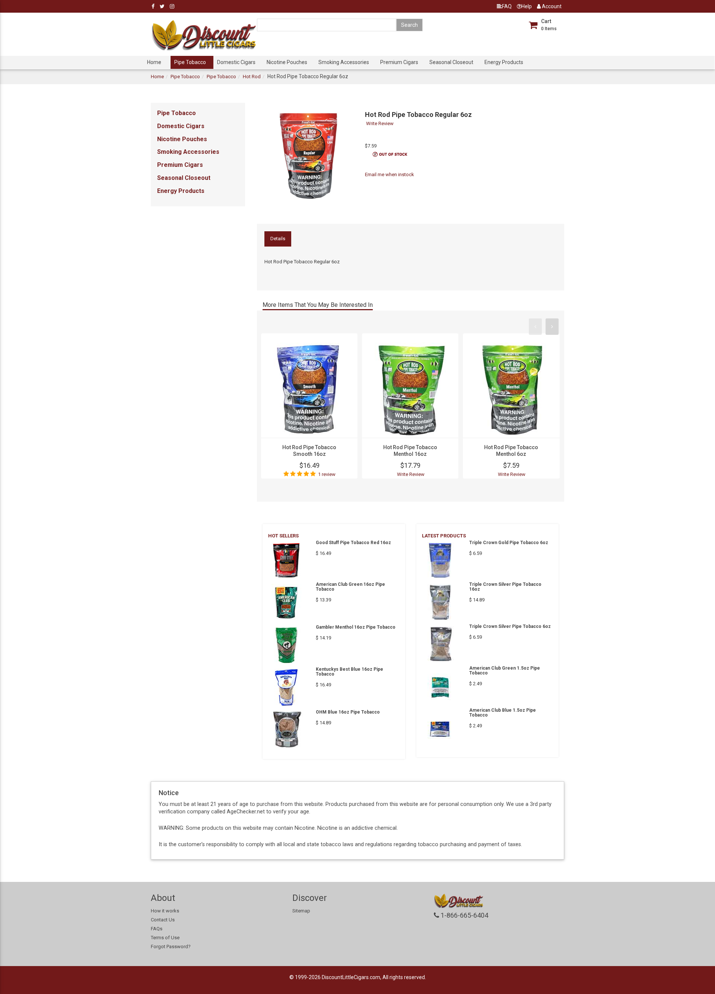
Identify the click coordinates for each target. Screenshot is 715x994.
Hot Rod (252, 76)
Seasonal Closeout (451, 62)
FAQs (156, 928)
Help (526, 6)
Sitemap (301, 911)
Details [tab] (277, 238)
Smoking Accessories (343, 62)
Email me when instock (389, 174)
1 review (327, 474)
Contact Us (163, 919)
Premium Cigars (399, 62)
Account (551, 6)
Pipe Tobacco (190, 62)
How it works (165, 911)
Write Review (380, 123)
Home (154, 62)
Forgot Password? (171, 946)
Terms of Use (165, 937)
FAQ (507, 6)
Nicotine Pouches (287, 62)
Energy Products (503, 62)
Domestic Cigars (236, 62)
